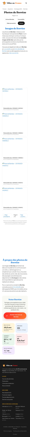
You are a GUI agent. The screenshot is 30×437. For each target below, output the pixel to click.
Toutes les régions (7, 395)
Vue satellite (21, 19)
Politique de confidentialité (20, 431)
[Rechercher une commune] (26, 3)
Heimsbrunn (7, 406)
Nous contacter (6, 385)
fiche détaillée (17, 287)
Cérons (6, 414)
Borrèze (25, 9)
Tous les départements (8, 397)
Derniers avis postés (7, 399)
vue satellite (7, 49)
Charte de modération (8, 383)
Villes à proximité (11, 23)
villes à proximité (13, 53)
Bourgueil (6, 416)
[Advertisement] (15, 70)
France (4, 9)
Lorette (19, 416)
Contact (15, 434)
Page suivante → (23, 215)
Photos (21, 23)
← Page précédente (6, 215)
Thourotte (20, 418)
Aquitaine (10, 9)
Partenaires (5, 381)
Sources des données (8, 379)
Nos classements (6, 392)
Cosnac (19, 414)
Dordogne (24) (18, 9)
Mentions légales (8, 431)
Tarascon (20, 410)
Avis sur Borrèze (10, 19)
